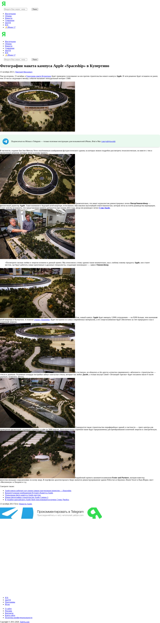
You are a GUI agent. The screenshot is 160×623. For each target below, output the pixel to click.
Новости (8, 18)
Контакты (9, 613)
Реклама (8, 611)
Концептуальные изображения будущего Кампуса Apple (29, 493)
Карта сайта (10, 615)
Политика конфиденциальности (18, 618)
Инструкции (10, 14)
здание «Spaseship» (42, 320)
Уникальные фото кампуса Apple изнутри (23, 495)
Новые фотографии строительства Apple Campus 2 (26, 497)
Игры (7, 604)
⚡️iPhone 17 (10, 27)
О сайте (8, 609)
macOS (8, 23)
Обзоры (8, 16)
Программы (10, 602)
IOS (6, 25)
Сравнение (9, 20)
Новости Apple (25, 504)
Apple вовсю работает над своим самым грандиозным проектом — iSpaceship (38, 491)
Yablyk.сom (24, 622)
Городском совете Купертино (38, 76)
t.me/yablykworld (108, 141)
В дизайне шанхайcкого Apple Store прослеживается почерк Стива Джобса (37, 500)
